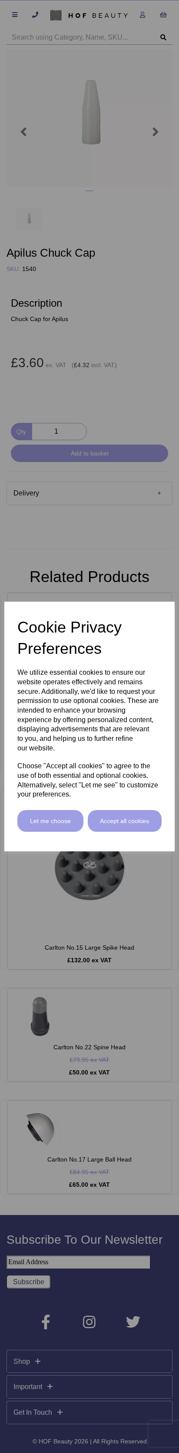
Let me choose (50, 820)
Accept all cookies (124, 820)
